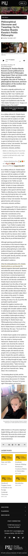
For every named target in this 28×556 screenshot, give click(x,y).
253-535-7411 (8, 531)
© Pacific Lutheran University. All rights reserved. (14, 553)
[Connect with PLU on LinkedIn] (18, 537)
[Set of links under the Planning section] (25, 511)
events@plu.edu (19, 531)
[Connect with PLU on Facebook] (5, 537)
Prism (2, 13)
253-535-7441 (19, 533)
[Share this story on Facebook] (9, 445)
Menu (21, 3)
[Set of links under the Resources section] (25, 515)
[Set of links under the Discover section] (25, 507)
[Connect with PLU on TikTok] (23, 537)
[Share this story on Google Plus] (12, 445)
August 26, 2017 (19, 166)
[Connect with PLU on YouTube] (14, 537)
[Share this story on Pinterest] (15, 445)
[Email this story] (19, 445)
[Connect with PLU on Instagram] (9, 537)
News (6, 13)
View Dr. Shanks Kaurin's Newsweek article (14, 108)
